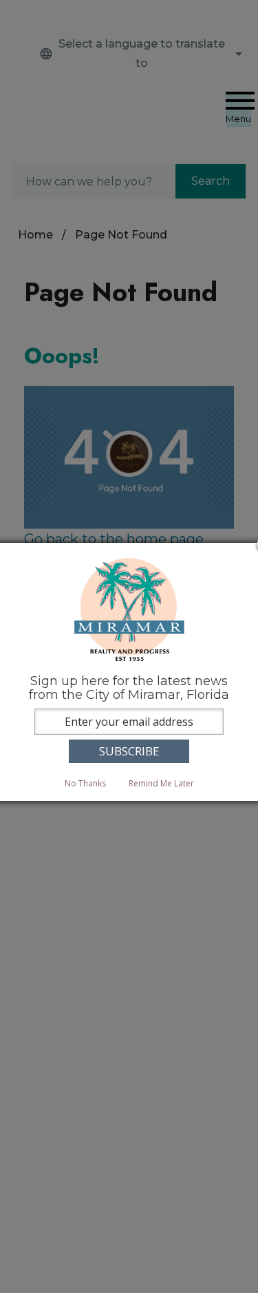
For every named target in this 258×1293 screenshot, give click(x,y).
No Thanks (85, 783)
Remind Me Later (161, 783)
